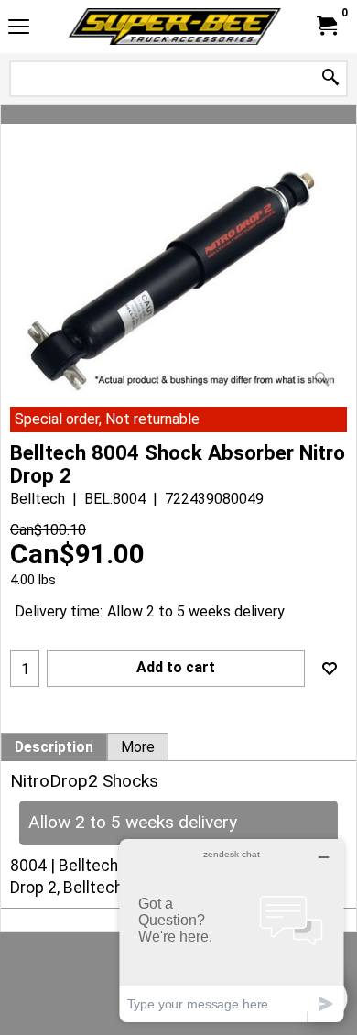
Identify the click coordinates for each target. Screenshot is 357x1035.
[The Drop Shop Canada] (175, 26)
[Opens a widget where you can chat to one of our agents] (232, 930)
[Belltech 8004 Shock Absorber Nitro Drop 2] (178, 279)
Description (54, 747)
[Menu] (18, 28)
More (138, 747)
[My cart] (326, 26)
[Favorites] (329, 668)
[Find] (330, 78)
